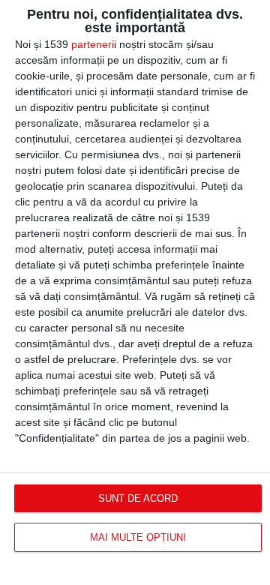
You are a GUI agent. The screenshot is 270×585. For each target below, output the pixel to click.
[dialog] (135, 292)
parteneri (92, 44)
